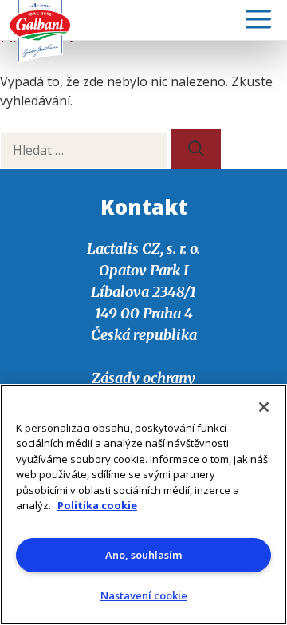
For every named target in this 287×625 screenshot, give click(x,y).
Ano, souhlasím (143, 555)
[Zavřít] (263, 407)
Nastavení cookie (143, 595)
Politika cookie (97, 505)
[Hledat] (196, 149)
